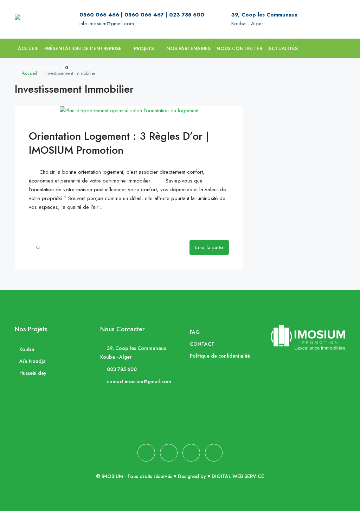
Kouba (26, 349)
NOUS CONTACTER (239, 48)
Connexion (27, 67)
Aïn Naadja (32, 361)
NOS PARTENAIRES (188, 48)
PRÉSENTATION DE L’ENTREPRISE (83, 48)
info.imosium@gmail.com (106, 23)
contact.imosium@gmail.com (139, 381)
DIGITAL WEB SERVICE (238, 476)
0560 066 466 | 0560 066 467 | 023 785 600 (141, 15)
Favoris (55, 67)
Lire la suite (209, 247)
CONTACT (202, 343)
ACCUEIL (28, 48)
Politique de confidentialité (220, 355)
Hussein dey (32, 373)
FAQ (195, 332)
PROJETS (144, 48)
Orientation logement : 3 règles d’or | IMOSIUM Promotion (119, 143)
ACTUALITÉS (283, 48)
